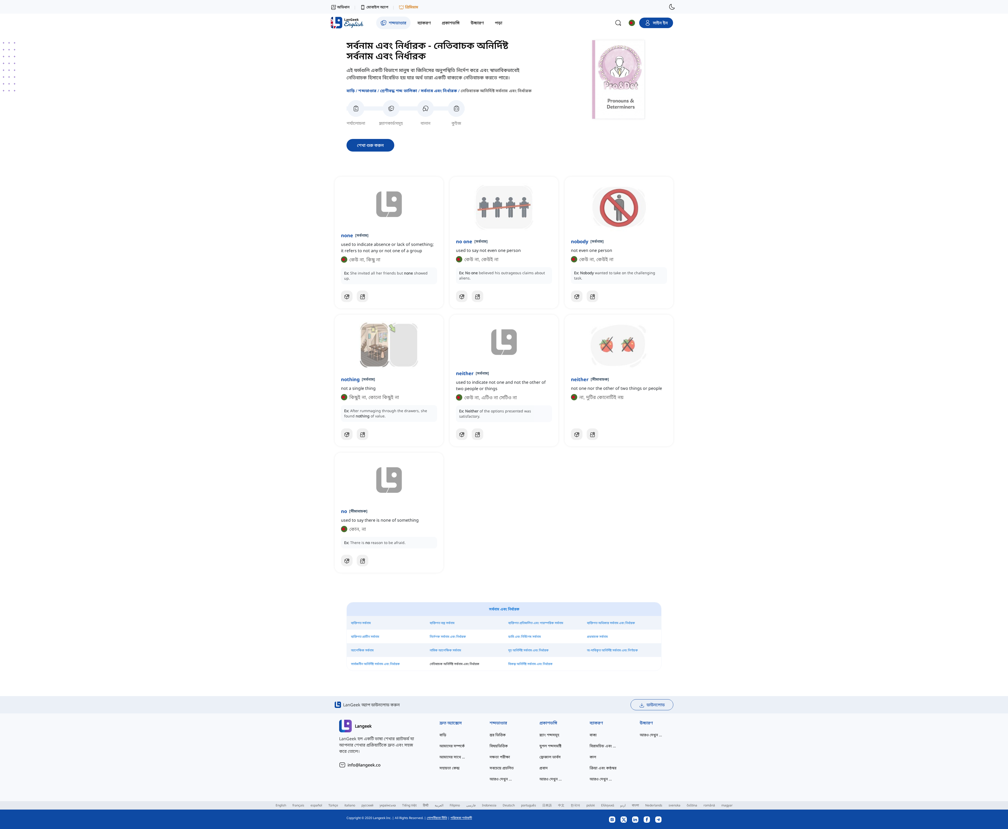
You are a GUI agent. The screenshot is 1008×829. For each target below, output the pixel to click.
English (281, 805)
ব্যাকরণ (596, 723)
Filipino (455, 805)
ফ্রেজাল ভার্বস (550, 756)
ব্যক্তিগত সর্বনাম (361, 623)
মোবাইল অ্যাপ (377, 6)
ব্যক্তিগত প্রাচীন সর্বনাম (365, 636)
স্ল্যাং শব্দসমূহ (549, 734)
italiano (349, 805)
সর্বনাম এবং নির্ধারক (439, 90)
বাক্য (593, 734)
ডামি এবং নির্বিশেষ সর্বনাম (524, 636)
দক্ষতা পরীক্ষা (500, 756)
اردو (623, 805)
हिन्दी (425, 805)
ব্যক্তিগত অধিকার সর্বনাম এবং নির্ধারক (611, 623)
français (298, 805)
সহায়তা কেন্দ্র (449, 767)
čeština (692, 805)
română (709, 805)
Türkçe (333, 805)
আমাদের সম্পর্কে (452, 745)
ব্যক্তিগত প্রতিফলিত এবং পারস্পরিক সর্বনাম (535, 623)
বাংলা (635, 805)
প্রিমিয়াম (411, 6)
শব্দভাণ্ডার (367, 90)
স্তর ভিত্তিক (498, 734)
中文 (561, 805)
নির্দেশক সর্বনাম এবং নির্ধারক (448, 636)
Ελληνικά (607, 805)
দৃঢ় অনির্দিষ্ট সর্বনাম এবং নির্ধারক (528, 650)
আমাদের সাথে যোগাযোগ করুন (454, 756)
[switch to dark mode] (672, 7)
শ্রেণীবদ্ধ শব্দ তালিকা (398, 90)
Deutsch (509, 805)
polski (590, 805)
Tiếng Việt (409, 805)
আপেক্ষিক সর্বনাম (362, 650)
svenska (674, 805)
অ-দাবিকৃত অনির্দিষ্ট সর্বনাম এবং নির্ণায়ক (612, 650)
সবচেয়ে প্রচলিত (502, 767)
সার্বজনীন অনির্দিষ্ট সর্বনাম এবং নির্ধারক (375, 664)
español (316, 805)
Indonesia (489, 805)
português (528, 805)
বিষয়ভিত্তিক (499, 745)
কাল (593, 756)
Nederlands (653, 805)
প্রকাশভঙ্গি (548, 723)
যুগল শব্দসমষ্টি (550, 745)
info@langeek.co (364, 765)
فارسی (471, 805)
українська (388, 805)
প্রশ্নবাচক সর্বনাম (597, 636)
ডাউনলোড (656, 705)
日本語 (547, 805)
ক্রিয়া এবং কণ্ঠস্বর (603, 767)
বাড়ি (350, 90)
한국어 (575, 805)
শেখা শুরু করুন (370, 145)
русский (367, 805)
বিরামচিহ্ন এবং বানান (604, 745)
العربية (439, 805)
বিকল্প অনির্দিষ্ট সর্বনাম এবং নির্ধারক (530, 664)
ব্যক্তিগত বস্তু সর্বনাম (442, 623)
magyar (727, 805)
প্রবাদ (543, 767)
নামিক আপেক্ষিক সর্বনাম (445, 650)
